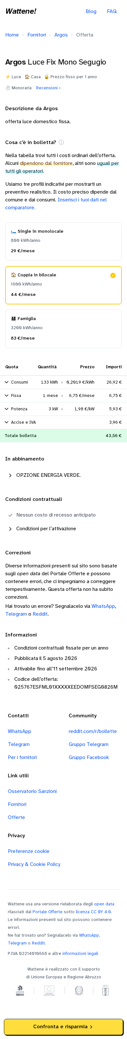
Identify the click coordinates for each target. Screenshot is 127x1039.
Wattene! (20, 12)
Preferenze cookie (28, 851)
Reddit (40, 614)
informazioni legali (80, 953)
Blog (91, 11)
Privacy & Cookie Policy (34, 864)
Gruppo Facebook (89, 757)
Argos (61, 35)
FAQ (112, 11)
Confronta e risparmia (60, 1027)
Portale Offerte (48, 912)
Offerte (16, 817)
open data (104, 904)
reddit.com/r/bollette (93, 731)
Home (12, 35)
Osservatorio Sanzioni (32, 791)
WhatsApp (103, 606)
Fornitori (36, 35)
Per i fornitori (22, 757)
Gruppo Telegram (88, 744)
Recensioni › (48, 88)
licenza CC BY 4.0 (93, 912)
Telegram (16, 614)
